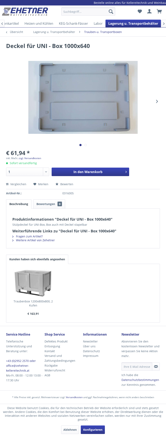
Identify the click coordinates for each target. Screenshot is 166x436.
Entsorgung (52, 346)
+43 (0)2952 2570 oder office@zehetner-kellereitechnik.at (21, 365)
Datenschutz (91, 351)
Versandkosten (74, 397)
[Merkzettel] (140, 11)
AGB (47, 375)
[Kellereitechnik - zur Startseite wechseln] (25, 12)
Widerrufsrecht (55, 370)
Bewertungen (48, 204)
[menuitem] (88, 13)
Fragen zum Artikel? (29, 236)
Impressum (90, 356)
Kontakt (50, 351)
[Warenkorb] (159, 11)
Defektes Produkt (56, 341)
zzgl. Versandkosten (30, 158)
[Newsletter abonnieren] (156, 367)
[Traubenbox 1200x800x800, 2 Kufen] (33, 283)
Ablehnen (70, 430)
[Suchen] (111, 11)
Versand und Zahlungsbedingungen (60, 358)
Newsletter (90, 341)
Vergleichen (18, 184)
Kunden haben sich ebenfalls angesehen (37, 259)
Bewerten (66, 184)
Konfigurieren (92, 430)
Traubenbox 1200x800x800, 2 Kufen (33, 303)
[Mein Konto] (150, 11)
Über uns (89, 346)
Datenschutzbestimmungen (140, 380)
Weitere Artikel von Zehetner (35, 240)
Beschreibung (18, 204)
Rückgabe (51, 365)
